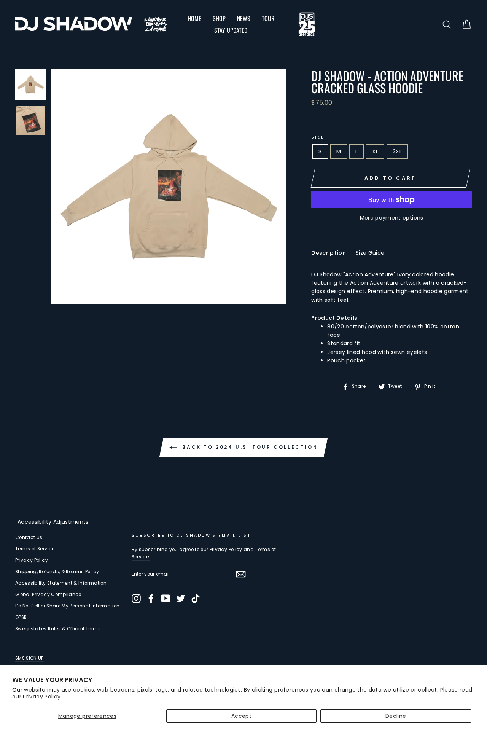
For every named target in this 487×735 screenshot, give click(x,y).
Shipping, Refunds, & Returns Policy (57, 572)
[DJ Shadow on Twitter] (180, 598)
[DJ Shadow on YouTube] (165, 598)
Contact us (29, 537)
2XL (397, 151)
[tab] (328, 254)
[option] (168, 186)
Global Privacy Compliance (48, 595)
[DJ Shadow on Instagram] (136, 598)
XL (375, 151)
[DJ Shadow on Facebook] (151, 598)
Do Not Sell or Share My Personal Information (67, 606)
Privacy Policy (31, 560)
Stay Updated (230, 30)
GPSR (21, 617)
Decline (395, 716)
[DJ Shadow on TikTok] (195, 598)
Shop (219, 18)
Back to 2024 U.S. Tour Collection (249, 447)
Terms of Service (35, 549)
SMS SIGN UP (29, 658)
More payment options (391, 218)
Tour (268, 18)
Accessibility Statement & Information (61, 583)
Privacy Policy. (42, 696)
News (243, 18)
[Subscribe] (241, 574)
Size (318, 137)
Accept (241, 716)
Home (194, 18)
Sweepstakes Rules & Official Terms (58, 629)
